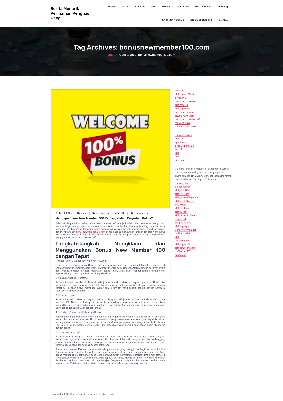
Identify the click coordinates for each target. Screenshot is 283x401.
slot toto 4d (181, 105)
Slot (153, 6)
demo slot (180, 97)
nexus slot (180, 219)
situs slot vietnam (184, 115)
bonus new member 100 (187, 119)
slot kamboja (182, 208)
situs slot (180, 160)
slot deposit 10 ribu (185, 94)
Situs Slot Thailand (201, 20)
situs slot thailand (184, 112)
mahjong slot (182, 183)
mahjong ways (182, 123)
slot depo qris (182, 226)
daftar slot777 (183, 251)
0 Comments (140, 213)
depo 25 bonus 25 (184, 146)
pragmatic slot (183, 222)
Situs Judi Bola (203, 6)
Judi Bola (139, 6)
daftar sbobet (182, 186)
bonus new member (185, 101)
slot (177, 153)
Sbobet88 (183, 6)
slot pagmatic (182, 108)
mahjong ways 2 (183, 135)
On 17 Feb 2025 (64, 213)
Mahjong (223, 6)
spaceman (180, 142)
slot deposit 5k (183, 244)
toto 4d (179, 149)
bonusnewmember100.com (90, 231)
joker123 (223, 20)
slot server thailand (185, 215)
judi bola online (182, 233)
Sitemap (166, 6)
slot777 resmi (182, 194)
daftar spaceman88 (186, 126)
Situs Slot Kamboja (173, 20)
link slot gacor (182, 240)
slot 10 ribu (181, 212)
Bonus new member (185, 230)
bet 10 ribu (180, 204)
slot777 (179, 138)
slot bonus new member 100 (110, 213)
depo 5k (179, 90)
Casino (125, 6)
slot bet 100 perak (184, 201)
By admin (82, 213)
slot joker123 (182, 190)
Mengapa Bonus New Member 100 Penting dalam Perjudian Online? (104, 218)
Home (111, 6)
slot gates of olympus (186, 197)
